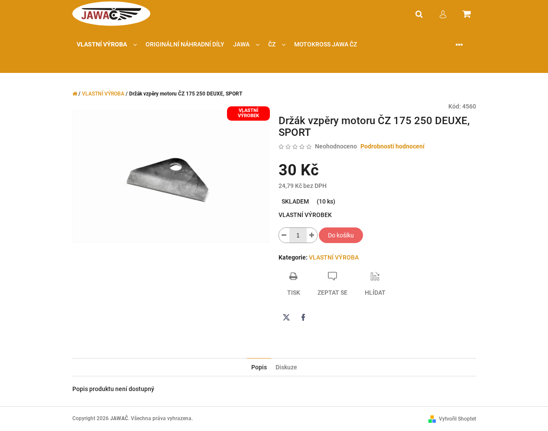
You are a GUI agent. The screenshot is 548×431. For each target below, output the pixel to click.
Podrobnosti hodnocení (392, 146)
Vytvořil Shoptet (457, 419)
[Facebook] (303, 317)
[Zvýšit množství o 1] (312, 235)
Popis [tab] (259, 367)
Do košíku (341, 235)
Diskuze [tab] (286, 367)
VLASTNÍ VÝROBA (334, 257)
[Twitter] (286, 317)
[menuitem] (106, 44)
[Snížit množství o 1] (284, 235)
